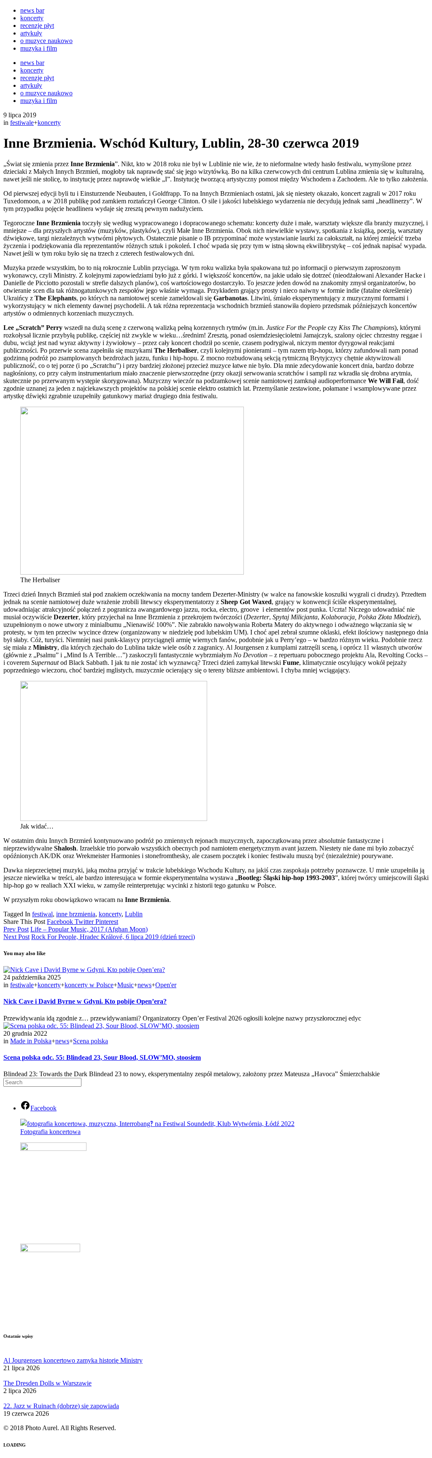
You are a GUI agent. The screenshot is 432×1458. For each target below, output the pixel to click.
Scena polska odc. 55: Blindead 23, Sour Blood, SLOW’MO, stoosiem (102, 1057)
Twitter (85, 921)
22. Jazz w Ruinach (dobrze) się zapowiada (61, 1405)
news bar (32, 10)
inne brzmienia (75, 914)
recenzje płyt (37, 25)
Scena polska (90, 1041)
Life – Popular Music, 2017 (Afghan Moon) (89, 929)
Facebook (61, 921)
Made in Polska (30, 1041)
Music (125, 984)
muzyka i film (38, 48)
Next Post (16, 936)
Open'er (165, 984)
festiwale (22, 122)
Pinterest (106, 921)
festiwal (42, 914)
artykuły (31, 33)
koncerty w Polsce (89, 984)
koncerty (31, 18)
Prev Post (16, 929)
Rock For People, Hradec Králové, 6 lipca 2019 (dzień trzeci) (113, 936)
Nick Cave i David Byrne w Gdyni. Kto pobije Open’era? (85, 1001)
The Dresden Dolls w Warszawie (47, 1383)
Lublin (134, 914)
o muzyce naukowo (46, 40)
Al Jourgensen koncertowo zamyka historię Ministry (73, 1360)
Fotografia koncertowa (50, 1131)
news (144, 984)
